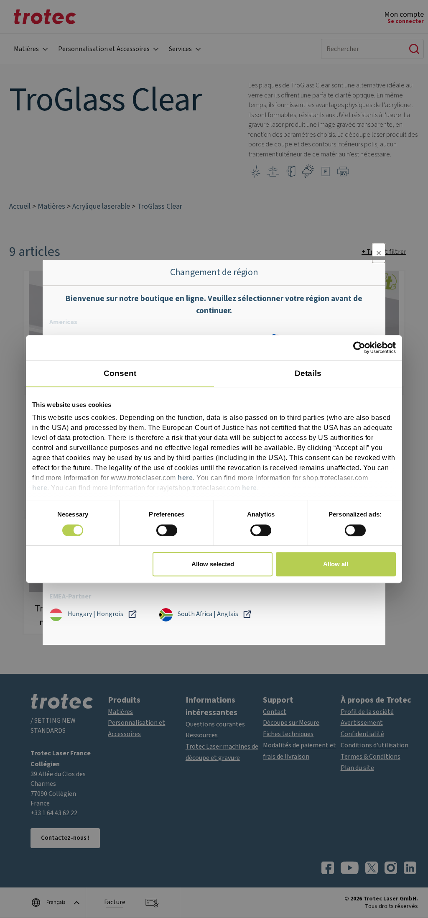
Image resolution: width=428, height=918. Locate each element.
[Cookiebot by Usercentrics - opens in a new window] (359, 347)
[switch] (166, 530)
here (185, 478)
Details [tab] (308, 373)
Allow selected (212, 564)
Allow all (335, 564)
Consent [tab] (120, 373)
